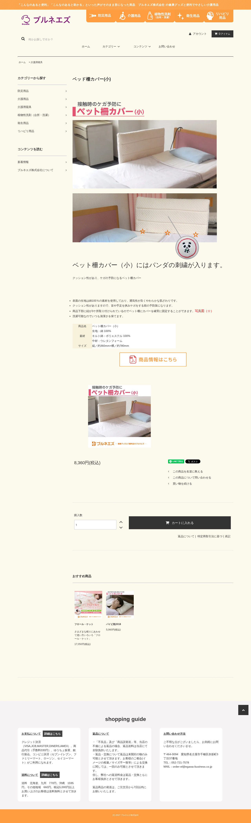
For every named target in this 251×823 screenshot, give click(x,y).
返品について (186, 536)
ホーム (86, 46)
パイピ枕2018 (113, 624)
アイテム (224, 33)
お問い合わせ (167, 46)
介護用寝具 (37, 62)
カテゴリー (109, 46)
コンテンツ (140, 46)
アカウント (200, 33)
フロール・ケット (84, 624)
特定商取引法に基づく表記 (213, 536)
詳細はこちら (52, 733)
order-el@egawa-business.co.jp (192, 766)
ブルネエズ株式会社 (151, 4)
